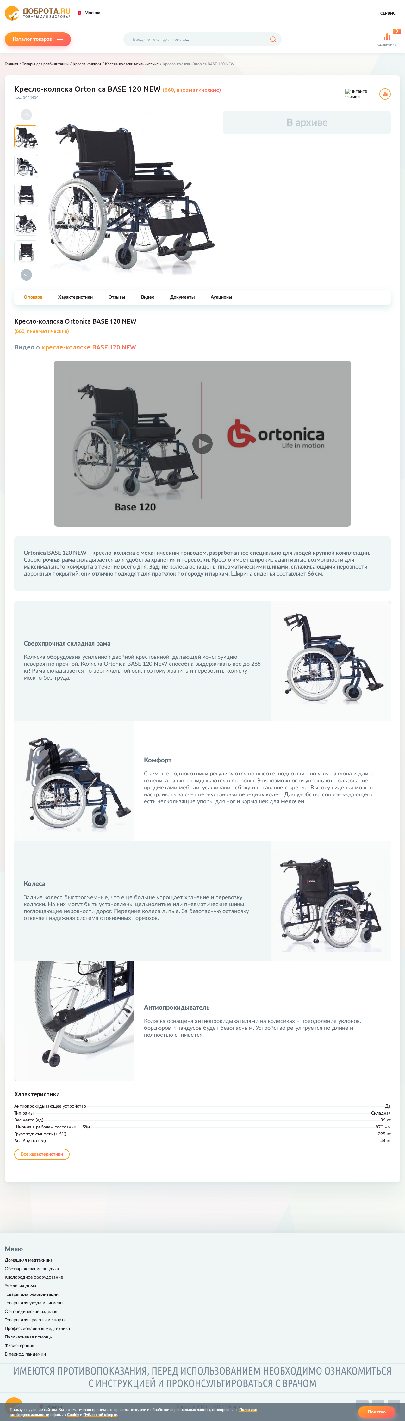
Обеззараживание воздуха (32, 1269)
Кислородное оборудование (34, 1277)
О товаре (33, 297)
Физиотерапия (19, 1346)
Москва (92, 13)
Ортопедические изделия (31, 1311)
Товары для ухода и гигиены (34, 1303)
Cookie (73, 1415)
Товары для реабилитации (45, 64)
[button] (26, 114)
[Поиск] (273, 39)
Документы (182, 297)
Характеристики (75, 297)
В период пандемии (25, 1354)
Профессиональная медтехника (37, 1328)
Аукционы (221, 297)
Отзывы (117, 297)
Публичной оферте (100, 1415)
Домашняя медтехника (29, 1260)
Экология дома (20, 1286)
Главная (11, 64)
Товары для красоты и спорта (35, 1320)
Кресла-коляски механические (132, 64)
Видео (147, 297)
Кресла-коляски (87, 64)
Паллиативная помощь (28, 1337)
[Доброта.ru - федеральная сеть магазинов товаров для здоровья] (37, 13)
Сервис (388, 13)
